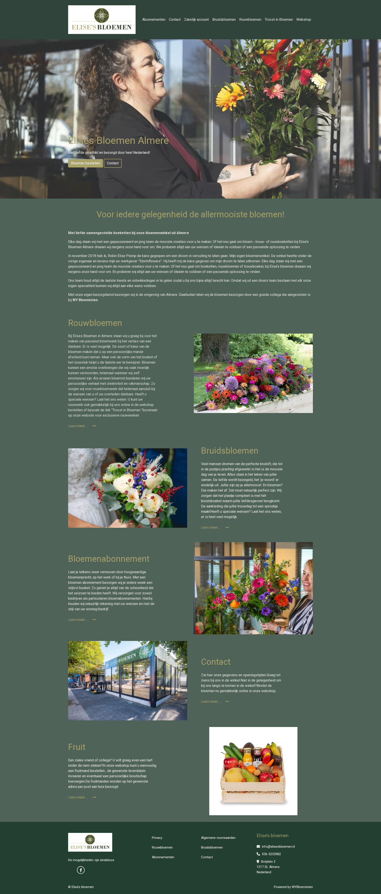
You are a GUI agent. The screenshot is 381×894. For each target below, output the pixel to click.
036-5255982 (271, 854)
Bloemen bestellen (85, 163)
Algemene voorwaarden (218, 838)
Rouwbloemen (250, 19)
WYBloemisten (302, 887)
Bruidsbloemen (224, 19)
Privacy (157, 838)
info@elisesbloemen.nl (278, 847)
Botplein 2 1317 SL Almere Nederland (268, 867)
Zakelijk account (196, 19)
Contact (175, 19)
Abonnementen (153, 19)
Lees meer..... (78, 426)
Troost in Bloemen (279, 19)
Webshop (303, 19)
